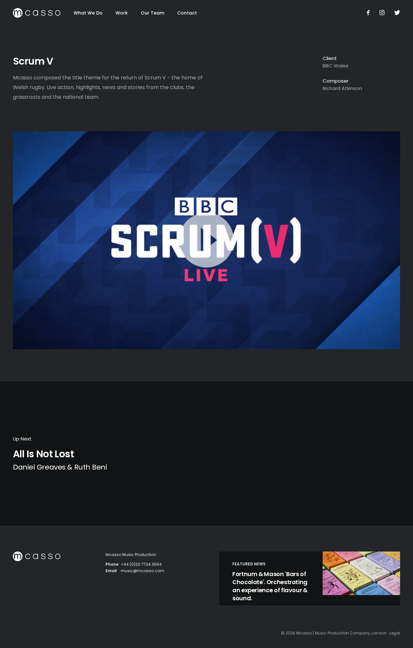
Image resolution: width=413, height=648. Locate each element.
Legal (394, 633)
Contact (187, 13)
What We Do (88, 13)
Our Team (152, 13)
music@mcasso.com (142, 570)
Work (122, 13)
